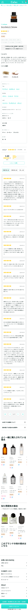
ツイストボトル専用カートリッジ (10, 577)
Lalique (4, 24)
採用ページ (4, 593)
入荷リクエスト (14, 606)
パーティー (9, 132)
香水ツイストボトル (6, 574)
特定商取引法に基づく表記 (14, 601)
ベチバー (4, 96)
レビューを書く (14, 163)
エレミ (17, 89)
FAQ (2, 566)
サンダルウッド (12, 103)
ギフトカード (4, 579)
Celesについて (5, 588)
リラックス (15, 132)
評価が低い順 (14, 170)
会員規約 (24, 601)
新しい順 (22, 170)
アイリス (16, 96)
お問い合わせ (4, 563)
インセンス (10, 96)
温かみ (4, 125)
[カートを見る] (25, 2)
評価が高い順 (6, 170)
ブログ (3, 596)
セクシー (4, 118)
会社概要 (4, 601)
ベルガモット (12, 89)
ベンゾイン (5, 103)
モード (9, 118)
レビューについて (6, 590)
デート (4, 132)
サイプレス (5, 89)
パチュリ (19, 103)
